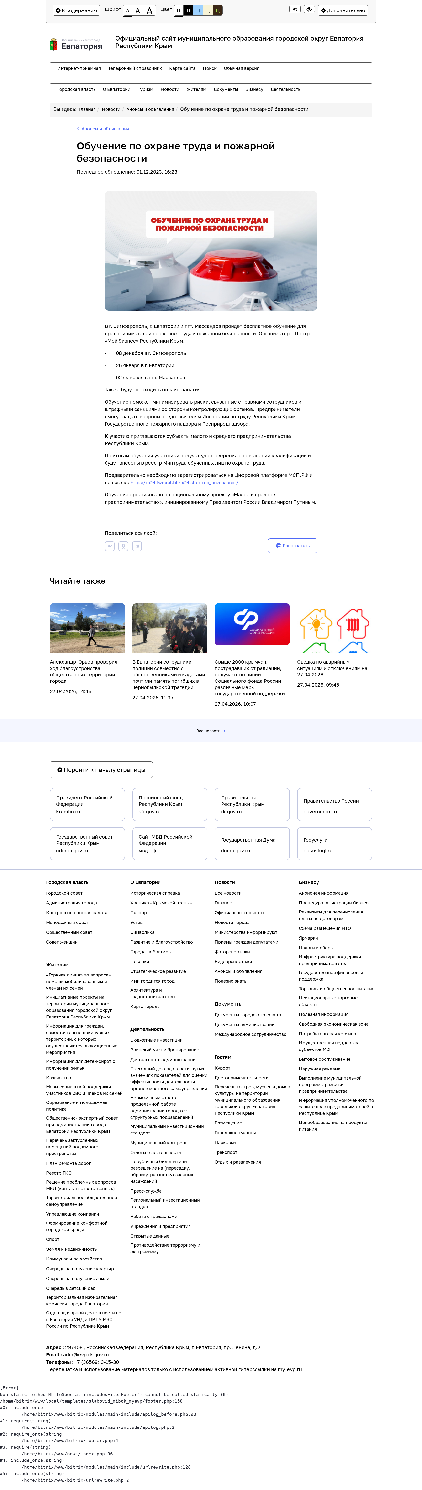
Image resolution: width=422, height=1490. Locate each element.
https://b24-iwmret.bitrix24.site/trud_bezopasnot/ (184, 482)
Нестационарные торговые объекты (328, 1001)
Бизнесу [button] (254, 89)
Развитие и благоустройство (161, 941)
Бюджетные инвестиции (156, 1040)
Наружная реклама (319, 1068)
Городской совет (64, 893)
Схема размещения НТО (325, 928)
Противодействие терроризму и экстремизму (165, 1248)
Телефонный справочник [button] (135, 68)
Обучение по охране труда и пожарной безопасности (244, 109)
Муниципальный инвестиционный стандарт (167, 1129)
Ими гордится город (152, 981)
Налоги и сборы (316, 947)
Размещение (228, 1122)
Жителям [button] (196, 89)
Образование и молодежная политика (76, 1106)
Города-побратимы (151, 951)
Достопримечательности (242, 1077)
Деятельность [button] (285, 89)
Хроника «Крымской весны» (161, 902)
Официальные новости (239, 912)
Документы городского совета (248, 1014)
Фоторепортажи (232, 951)
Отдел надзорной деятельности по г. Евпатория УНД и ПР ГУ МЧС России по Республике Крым (83, 1319)
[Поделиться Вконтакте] (110, 547)
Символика (142, 932)
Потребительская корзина (327, 1033)
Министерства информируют (246, 932)
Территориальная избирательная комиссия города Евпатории (82, 1300)
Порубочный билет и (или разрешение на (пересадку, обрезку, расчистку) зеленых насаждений (161, 1171)
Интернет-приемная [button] (79, 68)
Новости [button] (170, 89)
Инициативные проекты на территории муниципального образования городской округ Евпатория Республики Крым (79, 1006)
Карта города (145, 1006)
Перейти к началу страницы (103, 769)
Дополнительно (345, 10)
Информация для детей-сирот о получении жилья (80, 1064)
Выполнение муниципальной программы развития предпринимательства (330, 1084)
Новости (111, 109)
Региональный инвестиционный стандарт (165, 1203)
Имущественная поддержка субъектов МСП (329, 1046)
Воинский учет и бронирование (164, 1049)
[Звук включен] (295, 9)
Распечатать (296, 545)
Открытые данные (149, 1235)
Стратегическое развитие (158, 971)
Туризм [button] (145, 89)
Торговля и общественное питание (336, 988)
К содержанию (79, 10)
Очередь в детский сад (70, 1288)
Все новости (208, 730)
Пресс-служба (146, 1191)
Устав (136, 922)
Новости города (232, 922)
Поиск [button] (210, 68)
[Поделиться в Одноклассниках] (123, 547)
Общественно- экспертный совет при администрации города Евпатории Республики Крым (82, 1124)
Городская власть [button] (76, 89)
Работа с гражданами (153, 1216)
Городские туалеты (235, 1132)
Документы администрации (244, 1024)
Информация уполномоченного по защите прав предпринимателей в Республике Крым (336, 1106)
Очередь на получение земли (77, 1278)
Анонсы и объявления (150, 109)
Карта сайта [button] (182, 68)
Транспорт (226, 1152)
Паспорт (139, 912)
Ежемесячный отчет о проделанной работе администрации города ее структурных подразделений (161, 1107)
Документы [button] (226, 89)
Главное (223, 902)
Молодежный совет (67, 922)
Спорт (52, 1239)
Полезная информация (323, 1014)
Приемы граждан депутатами (246, 941)
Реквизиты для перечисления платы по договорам (331, 915)
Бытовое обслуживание (324, 1059)
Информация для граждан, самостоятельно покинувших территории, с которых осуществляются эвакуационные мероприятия (81, 1039)
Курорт (222, 1067)
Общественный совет (69, 932)
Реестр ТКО (59, 1172)
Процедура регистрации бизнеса (335, 902)
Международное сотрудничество (250, 1034)
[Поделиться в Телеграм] (137, 547)
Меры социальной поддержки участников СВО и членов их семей (84, 1090)
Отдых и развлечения (238, 1162)
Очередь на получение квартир (80, 1268)
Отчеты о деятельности (155, 1152)
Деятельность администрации (163, 1059)
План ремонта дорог (68, 1163)
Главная (87, 109)
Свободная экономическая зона (334, 1024)
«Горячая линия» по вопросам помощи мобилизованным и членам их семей (79, 981)
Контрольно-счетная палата (76, 912)
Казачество (58, 1077)
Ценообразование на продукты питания (333, 1126)
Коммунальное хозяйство (74, 1258)
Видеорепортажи (233, 961)
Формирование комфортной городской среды (76, 1226)
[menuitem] (79, 68)
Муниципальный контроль (158, 1142)
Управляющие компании (72, 1214)
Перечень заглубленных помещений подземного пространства (72, 1146)
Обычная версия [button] (241, 68)
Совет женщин (62, 941)
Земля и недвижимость (71, 1249)
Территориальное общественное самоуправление (81, 1201)
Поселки (139, 961)
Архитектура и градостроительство (152, 993)
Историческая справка (155, 893)
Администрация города (71, 902)
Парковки (225, 1142)
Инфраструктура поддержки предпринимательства (330, 960)
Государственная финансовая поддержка (331, 976)
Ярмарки (308, 938)
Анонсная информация (323, 893)
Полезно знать (230, 981)
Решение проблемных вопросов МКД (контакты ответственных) (81, 1185)
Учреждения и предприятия (160, 1226)
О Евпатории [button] (116, 89)
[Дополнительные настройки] (309, 9)
